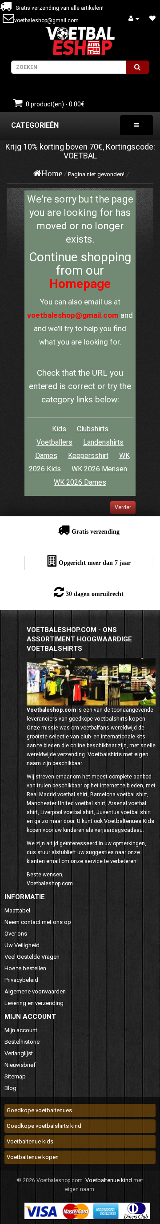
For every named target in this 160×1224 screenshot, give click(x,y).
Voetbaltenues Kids (129, 821)
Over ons (15, 933)
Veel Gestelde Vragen (32, 956)
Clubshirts (92, 429)
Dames (46, 455)
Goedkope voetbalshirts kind (44, 1126)
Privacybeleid (21, 980)
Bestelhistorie (22, 1041)
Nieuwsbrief (20, 1065)
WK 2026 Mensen (99, 469)
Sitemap (15, 1076)
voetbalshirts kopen (119, 718)
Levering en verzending (34, 1003)
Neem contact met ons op (37, 922)
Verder (123, 507)
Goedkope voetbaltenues (39, 1110)
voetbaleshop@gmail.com (46, 20)
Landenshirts (103, 442)
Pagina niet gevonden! (96, 174)
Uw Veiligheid (22, 945)
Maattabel (17, 910)
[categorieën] (136, 125)
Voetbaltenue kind (108, 1180)
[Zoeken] (137, 67)
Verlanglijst (18, 1053)
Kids (59, 429)
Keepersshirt (88, 455)
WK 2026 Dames (80, 482)
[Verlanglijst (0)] (152, 18)
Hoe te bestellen (25, 968)
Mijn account (20, 1030)
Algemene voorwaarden (35, 991)
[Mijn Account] (133, 18)
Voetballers (54, 442)
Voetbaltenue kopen (33, 1157)
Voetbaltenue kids (30, 1141)
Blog (10, 1088)
